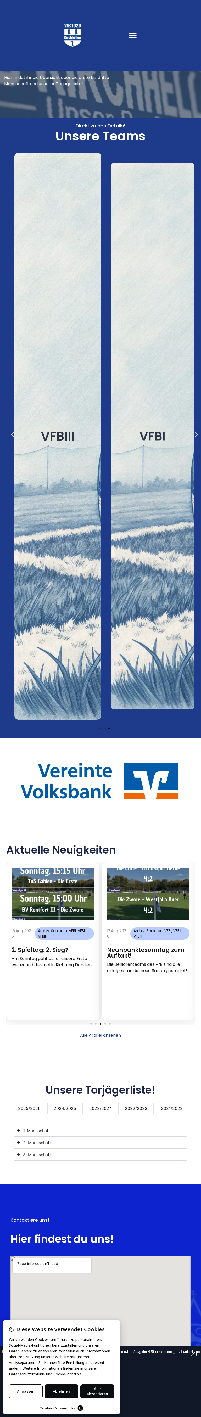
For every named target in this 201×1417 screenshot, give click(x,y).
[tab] (29, 1108)
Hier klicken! (170, 1351)
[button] (132, 35)
